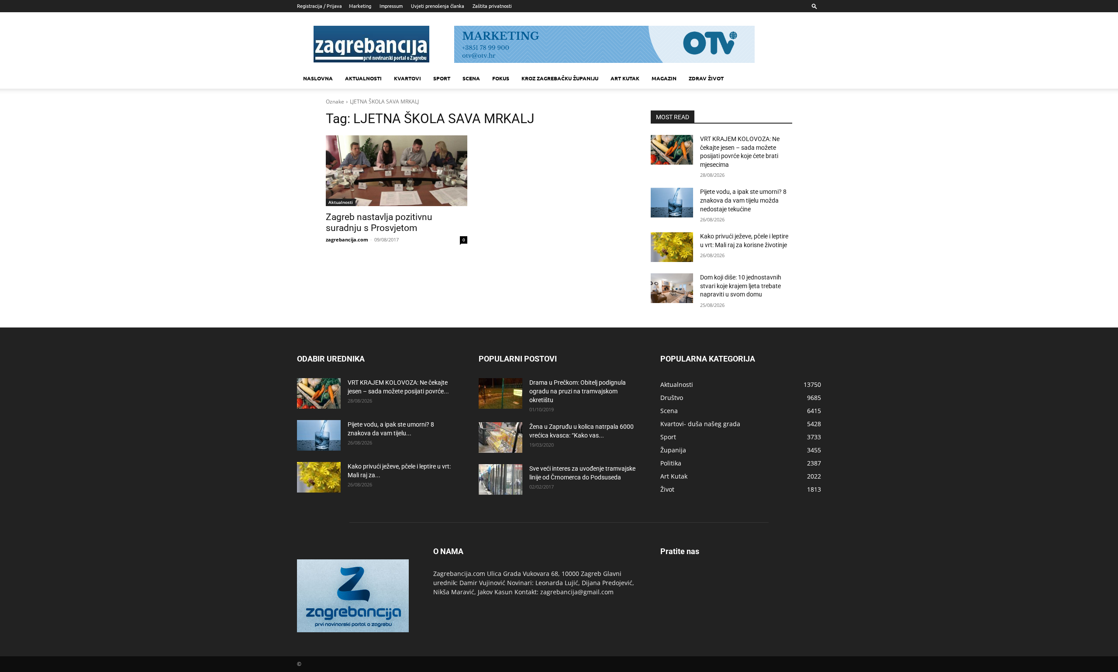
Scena (471, 78)
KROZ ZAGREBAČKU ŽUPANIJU (559, 78)
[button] (814, 6)
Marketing (360, 5)
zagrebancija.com (347, 239)
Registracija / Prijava (319, 5)
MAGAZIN (664, 78)
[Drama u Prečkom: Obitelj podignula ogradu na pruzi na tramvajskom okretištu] (500, 393)
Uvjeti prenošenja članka (437, 5)
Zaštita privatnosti (492, 5)
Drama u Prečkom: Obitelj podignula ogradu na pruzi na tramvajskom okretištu (577, 391)
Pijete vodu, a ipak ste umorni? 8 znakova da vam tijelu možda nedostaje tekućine (743, 200)
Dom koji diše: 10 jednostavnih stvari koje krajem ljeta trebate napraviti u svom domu (740, 286)
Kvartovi (407, 78)
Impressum (391, 5)
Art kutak (625, 78)
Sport (441, 78)
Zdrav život (706, 78)
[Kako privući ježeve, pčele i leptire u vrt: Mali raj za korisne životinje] (672, 247)
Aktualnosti (363, 78)
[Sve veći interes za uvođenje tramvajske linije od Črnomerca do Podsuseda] (500, 479)
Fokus (500, 78)
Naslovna (318, 78)
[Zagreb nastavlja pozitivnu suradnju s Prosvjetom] (396, 170)
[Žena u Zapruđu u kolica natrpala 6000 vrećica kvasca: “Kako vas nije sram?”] (500, 437)
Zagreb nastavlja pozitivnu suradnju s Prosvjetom (379, 222)
